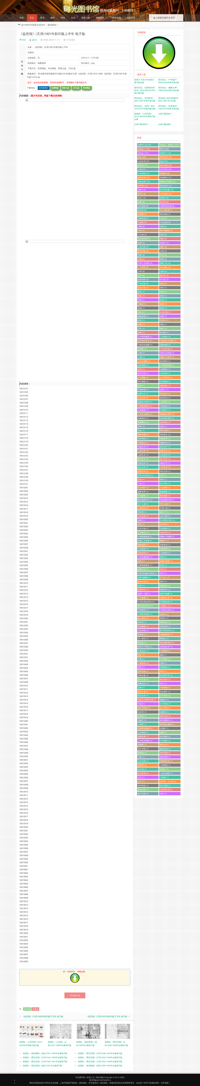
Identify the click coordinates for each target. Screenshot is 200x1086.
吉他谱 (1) (142, 348)
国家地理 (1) (165, 344)
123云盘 (75, 88)
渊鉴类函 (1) (143, 316)
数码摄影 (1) (165, 495)
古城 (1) (141, 352)
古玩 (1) (141, 328)
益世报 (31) (143, 165)
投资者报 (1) (143, 630)
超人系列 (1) (165, 707)
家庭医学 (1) (143, 589)
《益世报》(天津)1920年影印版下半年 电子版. (43, 1016)
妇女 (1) (163, 573)
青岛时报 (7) (165, 214)
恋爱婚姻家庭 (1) (145, 565)
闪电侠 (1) (142, 716)
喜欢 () (76, 995)
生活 (73, 17)
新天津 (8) (164, 201)
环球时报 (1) (143, 389)
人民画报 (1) (165, 650)
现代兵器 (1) (143, 679)
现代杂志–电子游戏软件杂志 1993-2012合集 (168, 99)
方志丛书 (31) (144, 161)
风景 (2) (141, 255)
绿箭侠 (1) (164, 712)
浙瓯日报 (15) (144, 181)
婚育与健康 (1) (166, 593)
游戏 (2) (163, 283)
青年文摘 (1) (165, 430)
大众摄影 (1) (165, 487)
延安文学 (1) (165, 446)
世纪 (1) (141, 524)
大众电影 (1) (165, 740)
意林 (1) (141, 430)
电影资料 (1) (165, 385)
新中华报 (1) (143, 748)
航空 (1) (163, 581)
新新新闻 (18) (144, 177)
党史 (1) (163, 683)
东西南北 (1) (143, 442)
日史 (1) (141, 312)
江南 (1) (141, 483)
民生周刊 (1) (143, 487)
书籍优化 (100, 17)
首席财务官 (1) (166, 646)
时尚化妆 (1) (143, 671)
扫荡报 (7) (142, 214)
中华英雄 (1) (165, 687)
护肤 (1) (163, 671)
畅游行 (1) (164, 540)
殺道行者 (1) (143, 691)
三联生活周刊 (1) (145, 414)
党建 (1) (141, 687)
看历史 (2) (164, 275)
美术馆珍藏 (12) (167, 189)
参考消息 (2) (143, 250)
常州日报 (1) (165, 752)
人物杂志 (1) (143, 508)
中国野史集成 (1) (145, 728)
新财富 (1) (142, 634)
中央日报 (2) (143, 283)
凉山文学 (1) (143, 467)
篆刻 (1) (141, 291)
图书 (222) (164, 148)
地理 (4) (163, 226)
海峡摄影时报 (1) (167, 499)
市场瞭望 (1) (143, 626)
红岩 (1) (141, 479)
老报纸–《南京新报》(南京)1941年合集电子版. (43, 1065)
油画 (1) (163, 304)
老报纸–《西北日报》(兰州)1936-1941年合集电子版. (45, 1061)
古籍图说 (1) (165, 369)
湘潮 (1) (141, 520)
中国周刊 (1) (165, 410)
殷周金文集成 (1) (167, 724)
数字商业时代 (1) (167, 630)
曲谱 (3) (141, 242)
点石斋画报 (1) (166, 377)
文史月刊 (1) (165, 532)
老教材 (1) (142, 744)
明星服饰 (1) (165, 667)
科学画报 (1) (165, 736)
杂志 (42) (142, 157)
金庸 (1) (163, 316)
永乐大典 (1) (165, 312)
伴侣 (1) (163, 569)
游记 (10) (142, 197)
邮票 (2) (163, 259)
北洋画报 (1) (143, 732)
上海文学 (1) (143, 450)
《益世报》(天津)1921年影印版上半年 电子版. (52, 33)
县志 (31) (164, 161)
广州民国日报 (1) (167, 365)
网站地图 (100, 1077)
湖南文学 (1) (143, 446)
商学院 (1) (142, 622)
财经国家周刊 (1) (167, 642)
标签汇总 (90, 1077)
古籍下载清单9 (164, 124)
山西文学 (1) (143, 454)
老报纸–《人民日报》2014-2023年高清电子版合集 (144, 116)
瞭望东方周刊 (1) (145, 401)
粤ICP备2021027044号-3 (100, 1080)
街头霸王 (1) (165, 691)
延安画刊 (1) (165, 361)
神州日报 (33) (166, 157)
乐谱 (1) (141, 756)
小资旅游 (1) (165, 552)
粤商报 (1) (142, 752)
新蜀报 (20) (165, 173)
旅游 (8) (141, 201)
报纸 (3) (163, 238)
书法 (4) (141, 230)
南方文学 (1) (165, 459)
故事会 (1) (164, 769)
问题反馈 (130, 17)
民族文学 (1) (143, 463)
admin (34, 39)
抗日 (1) (141, 369)
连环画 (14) (143, 185)
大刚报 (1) (164, 777)
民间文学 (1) (165, 393)
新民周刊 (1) (165, 397)
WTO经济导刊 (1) (145, 605)
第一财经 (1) (143, 638)
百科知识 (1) (165, 422)
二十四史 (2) (143, 267)
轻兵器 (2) (164, 279)
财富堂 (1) (142, 642)
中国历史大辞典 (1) (168, 340)
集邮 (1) (163, 654)
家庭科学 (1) (165, 589)
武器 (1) (141, 324)
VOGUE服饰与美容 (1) (147, 573)
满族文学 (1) (165, 463)
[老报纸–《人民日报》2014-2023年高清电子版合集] (32, 1031)
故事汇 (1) (164, 389)
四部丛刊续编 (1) (167, 352)
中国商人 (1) (165, 605)
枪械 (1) (163, 732)
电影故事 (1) (143, 736)
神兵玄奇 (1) (143, 695)
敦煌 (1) (163, 308)
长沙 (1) (141, 777)
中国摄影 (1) (143, 495)
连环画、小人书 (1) (168, 781)
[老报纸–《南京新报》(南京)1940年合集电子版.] (89, 1031)
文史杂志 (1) (143, 532)
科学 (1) (141, 426)
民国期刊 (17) (166, 177)
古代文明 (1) (143, 516)
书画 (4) (141, 226)
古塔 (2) (141, 271)
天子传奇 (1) (165, 695)
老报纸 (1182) (144, 148)
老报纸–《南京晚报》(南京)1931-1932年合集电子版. (45, 1053)
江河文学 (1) (165, 467)
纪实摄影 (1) (165, 659)
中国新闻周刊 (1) (145, 406)
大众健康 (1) (143, 597)
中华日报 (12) (166, 193)
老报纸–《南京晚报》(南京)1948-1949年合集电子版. (100, 1065)
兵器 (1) (141, 585)
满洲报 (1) (142, 765)
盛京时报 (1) (165, 756)
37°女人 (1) (165, 577)
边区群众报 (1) (166, 789)
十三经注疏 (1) (166, 348)
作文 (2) (163, 255)
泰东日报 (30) (166, 165)
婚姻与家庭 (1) (166, 561)
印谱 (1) (163, 291)
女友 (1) (163, 565)
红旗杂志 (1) (143, 650)
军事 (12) (142, 193)
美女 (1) (141, 654)
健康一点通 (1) (144, 593)
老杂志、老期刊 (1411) (170, 144)
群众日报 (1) (143, 789)
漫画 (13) (142, 189)
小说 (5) (163, 218)
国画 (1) (163, 324)
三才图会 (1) (165, 336)
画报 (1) (141, 308)
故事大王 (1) (143, 393)
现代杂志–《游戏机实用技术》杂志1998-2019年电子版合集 (144, 90)
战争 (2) (163, 246)
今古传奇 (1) (143, 397)
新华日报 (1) (143, 373)
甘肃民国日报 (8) (167, 206)
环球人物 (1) (165, 508)
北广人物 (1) (143, 503)
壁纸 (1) (141, 667)
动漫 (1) (163, 663)
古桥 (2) (163, 271)
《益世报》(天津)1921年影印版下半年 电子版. (107, 1016)
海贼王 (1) (142, 720)
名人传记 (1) (143, 618)
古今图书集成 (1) (145, 336)
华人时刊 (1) (165, 483)
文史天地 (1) (143, 528)
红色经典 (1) (143, 287)
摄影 (52, 17)
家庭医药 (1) (165, 585)
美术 (42, 17)
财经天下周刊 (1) (145, 646)
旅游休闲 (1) (143, 552)
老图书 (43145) (144, 144)
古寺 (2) (141, 275)
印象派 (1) (142, 304)
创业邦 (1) (164, 614)
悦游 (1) (163, 557)
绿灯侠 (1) (142, 712)
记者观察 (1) (143, 410)
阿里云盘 (65, 88)
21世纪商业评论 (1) (146, 601)
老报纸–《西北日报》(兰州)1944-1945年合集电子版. (45, 1057)
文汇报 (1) (142, 769)
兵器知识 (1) (143, 663)
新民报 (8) (142, 210)
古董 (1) (141, 659)
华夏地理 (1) (165, 548)
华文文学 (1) (165, 471)
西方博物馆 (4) (166, 230)
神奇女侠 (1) (165, 716)
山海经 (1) (142, 724)
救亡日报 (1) (143, 793)
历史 (32, 17)
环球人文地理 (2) (145, 263)
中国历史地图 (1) (145, 344)
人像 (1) (141, 357)
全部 (21, 17)
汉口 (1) (141, 781)
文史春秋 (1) (165, 528)
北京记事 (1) (165, 516)
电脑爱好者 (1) (166, 597)
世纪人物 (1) (165, 503)
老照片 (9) (164, 197)
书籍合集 (81, 971)
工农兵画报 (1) (144, 361)
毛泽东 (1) (164, 320)
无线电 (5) (142, 222)
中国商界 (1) (143, 610)
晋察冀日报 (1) (166, 761)
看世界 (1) (142, 512)
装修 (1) (141, 385)
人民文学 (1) (165, 454)
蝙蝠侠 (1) (164, 699)
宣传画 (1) (164, 332)
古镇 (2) (141, 259)
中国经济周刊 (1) (167, 610)
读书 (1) (163, 793)
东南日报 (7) (143, 218)
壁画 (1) (141, 299)
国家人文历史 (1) (167, 357)
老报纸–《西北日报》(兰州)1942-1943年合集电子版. (100, 1057)
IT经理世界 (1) (166, 601)
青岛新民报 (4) (144, 238)
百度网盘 (54, 88)
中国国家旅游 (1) (145, 536)
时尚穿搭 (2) (143, 279)
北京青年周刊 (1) (167, 418)
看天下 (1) (164, 512)
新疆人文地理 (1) (145, 540)
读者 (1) (163, 426)
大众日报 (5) (165, 222)
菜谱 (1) (163, 299)
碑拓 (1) (141, 295)
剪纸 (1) (141, 332)
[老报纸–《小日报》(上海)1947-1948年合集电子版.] (60, 1031)
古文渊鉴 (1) (143, 377)
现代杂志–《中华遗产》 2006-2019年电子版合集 (168, 81)
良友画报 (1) (165, 381)
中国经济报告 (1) (145, 614)
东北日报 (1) (143, 761)
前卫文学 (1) (143, 459)
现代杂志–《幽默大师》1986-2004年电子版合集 (168, 89)
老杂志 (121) (143, 153)
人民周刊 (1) (165, 401)
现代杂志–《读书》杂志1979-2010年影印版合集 (144, 107)
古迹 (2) (163, 250)
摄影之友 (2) (165, 263)
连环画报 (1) (143, 365)
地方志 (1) (164, 744)
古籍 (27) (142, 169)
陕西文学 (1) (165, 450)
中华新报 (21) (144, 173)
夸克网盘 (86, 88)
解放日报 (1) (165, 748)
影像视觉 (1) (165, 491)
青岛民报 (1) (143, 785)
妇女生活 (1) (143, 581)
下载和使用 (115, 17)
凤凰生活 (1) (143, 569)
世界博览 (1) (143, 438)
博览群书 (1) (165, 438)
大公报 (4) (142, 234)
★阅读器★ (43, 88)
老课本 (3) (164, 242)
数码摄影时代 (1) (145, 499)
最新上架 (85, 17)
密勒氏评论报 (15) (168, 181)
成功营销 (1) (165, 626)
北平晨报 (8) (143, 206)
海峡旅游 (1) (143, 544)
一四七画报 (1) (166, 773)
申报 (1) (141, 703)
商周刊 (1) (164, 618)
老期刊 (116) (165, 153)
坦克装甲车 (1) (166, 675)
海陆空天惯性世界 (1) (147, 699)
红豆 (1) (163, 475)
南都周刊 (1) (143, 418)
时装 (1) (163, 287)
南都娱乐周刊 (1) (167, 414)
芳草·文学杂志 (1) (145, 475)
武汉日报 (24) (166, 169)
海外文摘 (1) (143, 434)
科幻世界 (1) (143, 773)
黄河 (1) (163, 479)
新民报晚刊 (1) (166, 720)
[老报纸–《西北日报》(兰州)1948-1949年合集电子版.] (117, 1031)
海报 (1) (141, 320)
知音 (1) (141, 561)
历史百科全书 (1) (145, 340)
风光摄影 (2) (165, 267)
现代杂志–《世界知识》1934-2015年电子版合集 (168, 107)
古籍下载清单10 (141, 124)
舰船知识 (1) (143, 683)
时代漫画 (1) (143, 381)
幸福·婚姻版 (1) (144, 577)
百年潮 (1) (164, 524)
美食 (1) (163, 295)
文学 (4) (163, 234)
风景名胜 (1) (165, 544)
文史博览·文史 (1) (167, 520)
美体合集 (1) (143, 675)
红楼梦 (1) (164, 728)
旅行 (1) (163, 328)
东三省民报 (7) (166, 210)
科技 (63, 17)
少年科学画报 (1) (145, 740)
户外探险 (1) (143, 548)
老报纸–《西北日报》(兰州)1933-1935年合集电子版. (100, 1061)
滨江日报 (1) (165, 785)
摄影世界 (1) (143, 491)
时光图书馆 (80, 1077)
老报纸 (35, 1009)
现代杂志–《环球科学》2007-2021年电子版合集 (144, 99)
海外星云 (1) (165, 434)
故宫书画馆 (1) (144, 707)
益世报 (27, 1009)
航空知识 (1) (165, 679)
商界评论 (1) (165, 622)
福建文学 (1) (165, 442)
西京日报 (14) (166, 185)
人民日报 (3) (143, 246)
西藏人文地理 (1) (167, 536)
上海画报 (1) (165, 765)
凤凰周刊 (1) (143, 422)
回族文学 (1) (143, 471)
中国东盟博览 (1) (145, 557)
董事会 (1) (164, 638)
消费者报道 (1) (166, 634)
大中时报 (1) (165, 703)
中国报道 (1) (165, 406)
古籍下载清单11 (165, 113)
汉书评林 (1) (165, 373)
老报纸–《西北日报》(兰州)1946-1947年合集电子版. (100, 1053)
